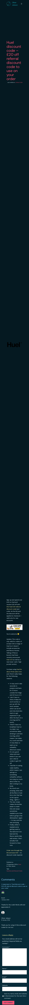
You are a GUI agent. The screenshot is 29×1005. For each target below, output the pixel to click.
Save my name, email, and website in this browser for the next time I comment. (15, 996)
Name (4, 969)
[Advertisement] (14, 24)
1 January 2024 (5, 900)
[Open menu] (21, 4)
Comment (6, 947)
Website (5, 985)
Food (19, 864)
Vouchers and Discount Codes (14, 871)
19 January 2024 (5, 920)
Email (4, 977)
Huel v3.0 (10, 660)
